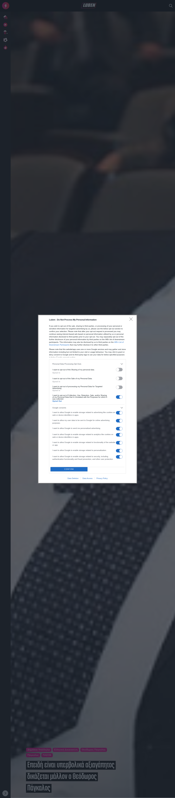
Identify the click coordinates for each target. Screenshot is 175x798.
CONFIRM (69, 469)
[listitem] (87, 364)
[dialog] (87, 399)
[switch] (119, 369)
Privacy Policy (102, 478)
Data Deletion (73, 478)
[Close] (131, 320)
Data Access (87, 478)
